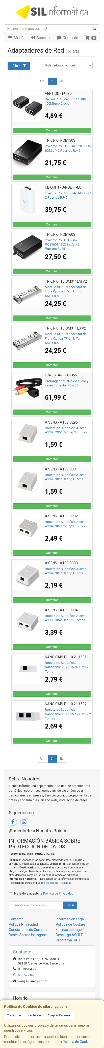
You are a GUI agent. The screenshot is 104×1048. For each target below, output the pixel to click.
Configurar (14, 1015)
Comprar (52, 130)
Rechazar (34, 1015)
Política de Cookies (77, 1042)
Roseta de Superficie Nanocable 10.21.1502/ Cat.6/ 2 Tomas (68, 714)
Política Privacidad (23, 924)
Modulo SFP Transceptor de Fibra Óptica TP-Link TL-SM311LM (66, 291)
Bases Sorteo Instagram (28, 935)
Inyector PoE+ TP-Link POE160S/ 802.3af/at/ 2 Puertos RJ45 (62, 244)
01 (52, 81)
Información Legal (70, 919)
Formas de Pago (69, 930)
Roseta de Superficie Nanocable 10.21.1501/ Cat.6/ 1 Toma (68, 667)
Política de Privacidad (58, 882)
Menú (18, 37)
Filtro (16, 66)
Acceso (42, 37)
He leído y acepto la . (44, 893)
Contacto (70, 37)
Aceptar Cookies (58, 1015)
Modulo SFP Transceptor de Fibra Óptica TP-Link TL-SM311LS (66, 338)
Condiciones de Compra (28, 930)
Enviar (70, 905)
